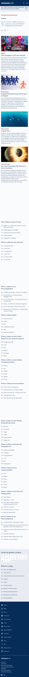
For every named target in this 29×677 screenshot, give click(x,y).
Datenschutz (3, 663)
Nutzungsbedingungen (6, 670)
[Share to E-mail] (2, 30)
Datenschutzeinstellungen (6, 665)
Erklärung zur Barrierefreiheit (7, 667)
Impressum (3, 662)
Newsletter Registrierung (6, 671)
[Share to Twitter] (8, 30)
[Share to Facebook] (5, 30)
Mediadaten (3, 668)
